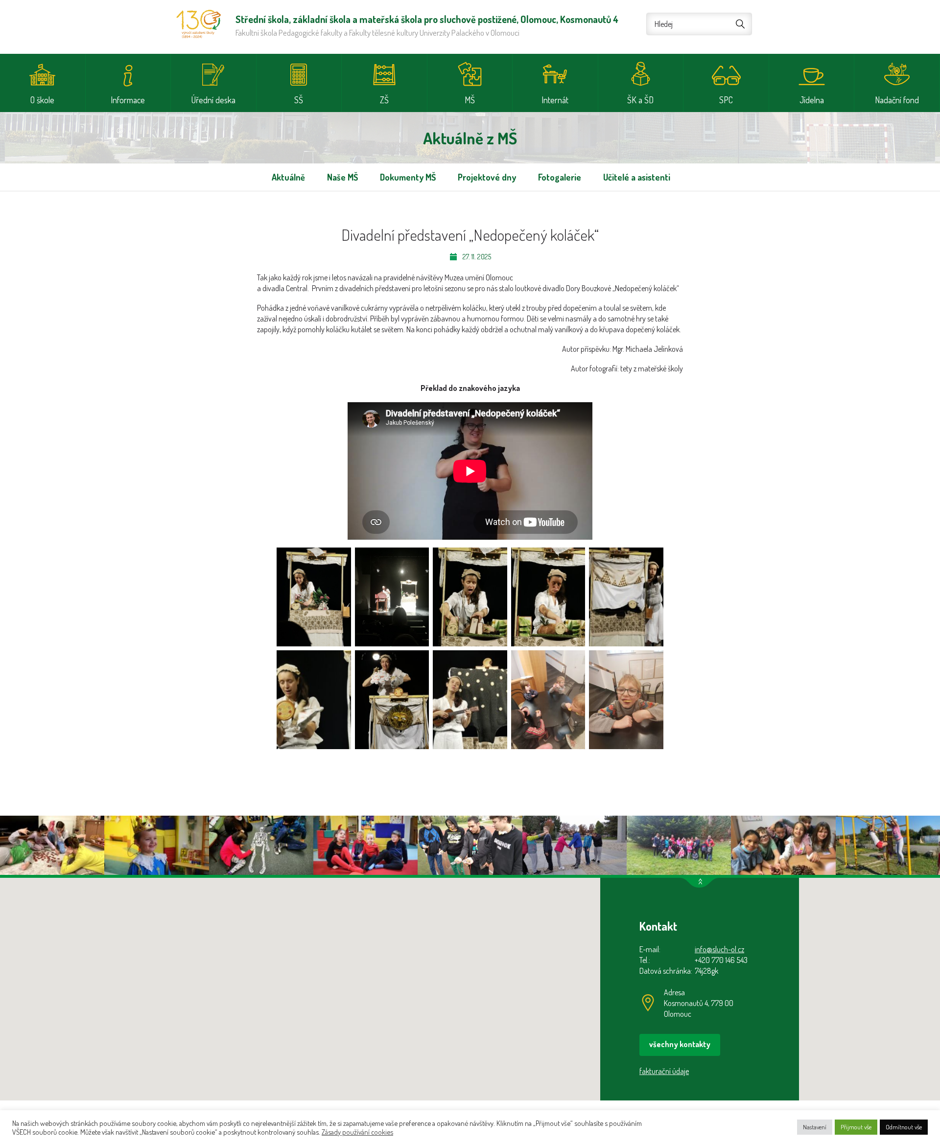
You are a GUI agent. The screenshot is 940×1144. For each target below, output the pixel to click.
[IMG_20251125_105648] (626, 699)
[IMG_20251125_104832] (470, 699)
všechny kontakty (679, 1044)
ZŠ (384, 99)
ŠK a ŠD (640, 99)
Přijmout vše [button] (856, 1127)
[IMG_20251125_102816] (470, 597)
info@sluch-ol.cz (719, 949)
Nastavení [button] (814, 1127)
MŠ (470, 99)
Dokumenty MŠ (408, 177)
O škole (42, 99)
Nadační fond (897, 99)
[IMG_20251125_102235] (314, 597)
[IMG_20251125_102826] (548, 597)
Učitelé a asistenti (636, 177)
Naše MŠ (342, 177)
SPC (726, 99)
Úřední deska (213, 99)
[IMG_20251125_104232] (314, 699)
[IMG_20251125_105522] (548, 699)
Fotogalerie (559, 177)
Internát (554, 99)
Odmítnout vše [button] (904, 1127)
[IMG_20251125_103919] (626, 597)
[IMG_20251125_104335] (392, 699)
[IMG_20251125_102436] (392, 597)
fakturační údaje (664, 1071)
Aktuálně (288, 177)
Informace (128, 99)
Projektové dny (487, 177)
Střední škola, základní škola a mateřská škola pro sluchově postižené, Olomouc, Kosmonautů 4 (198, 24)
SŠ (298, 99)
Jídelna (811, 99)
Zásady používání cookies (357, 1131)
